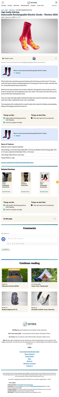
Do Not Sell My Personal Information (25, 384)
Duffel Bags (16, 5)
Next (57, 182)
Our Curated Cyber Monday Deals (29, 352)
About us (29, 361)
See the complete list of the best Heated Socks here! (17, 162)
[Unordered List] (19, 244)
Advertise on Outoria (29, 363)
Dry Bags (10, 5)
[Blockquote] (21, 244)
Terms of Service (29, 354)
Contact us (29, 366)
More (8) (54, 5)
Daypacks (33, 5)
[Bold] (8, 244)
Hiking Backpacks (25, 5)
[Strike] (15, 244)
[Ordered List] (17, 244)
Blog (29, 359)
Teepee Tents (40, 5)
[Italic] (10, 244)
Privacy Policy (29, 356)
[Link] (23, 244)
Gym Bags (3, 5)
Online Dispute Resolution (36, 386)
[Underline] (12, 244)
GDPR (20, 387)
